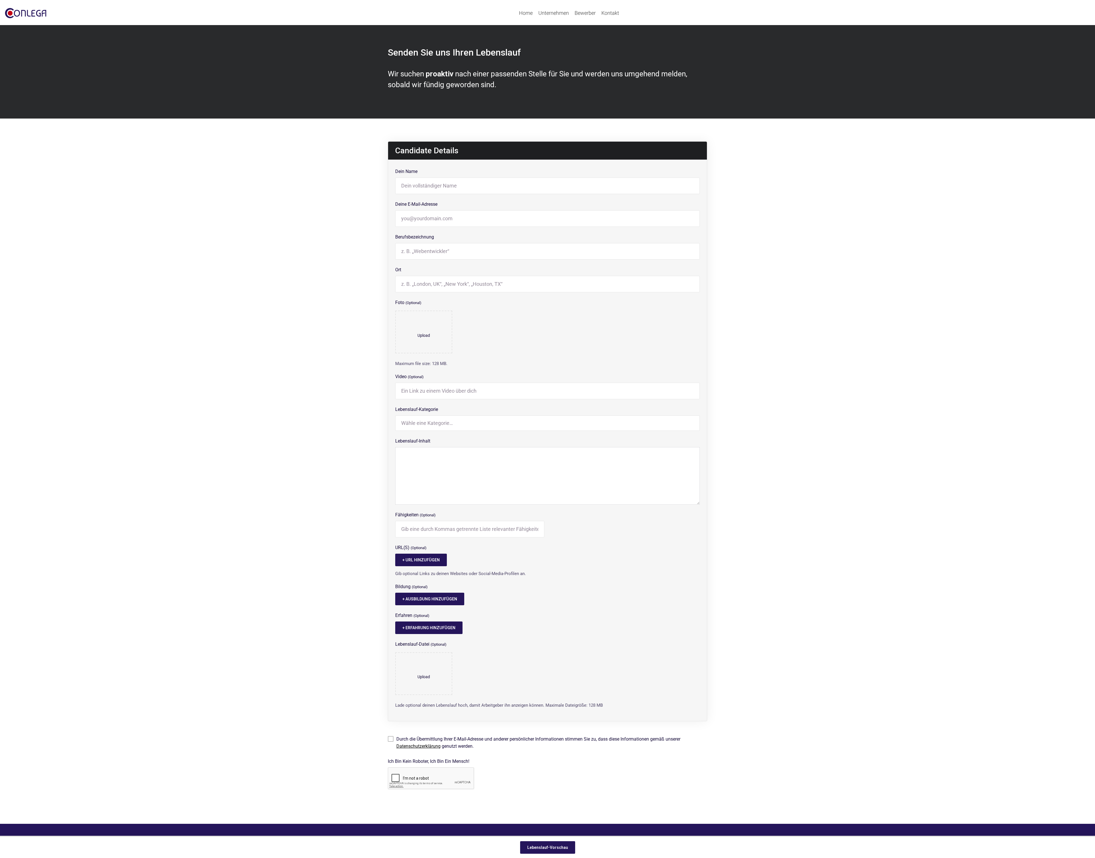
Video (409, 376)
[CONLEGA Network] (25, 13)
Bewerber (585, 13)
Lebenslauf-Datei (421, 644)
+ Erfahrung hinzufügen (428, 627)
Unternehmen (553, 13)
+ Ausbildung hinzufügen (429, 599)
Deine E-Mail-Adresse (416, 204)
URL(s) (411, 547)
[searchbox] (547, 423)
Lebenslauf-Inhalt (412, 441)
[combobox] (547, 423)
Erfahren (412, 615)
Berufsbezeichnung (414, 237)
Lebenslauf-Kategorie (416, 409)
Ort (398, 269)
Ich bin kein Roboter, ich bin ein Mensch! (428, 761)
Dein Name (406, 171)
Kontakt (610, 13)
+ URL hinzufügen (421, 560)
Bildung (411, 586)
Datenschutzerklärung (418, 746)
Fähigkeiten (415, 514)
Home (526, 13)
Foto (408, 302)
